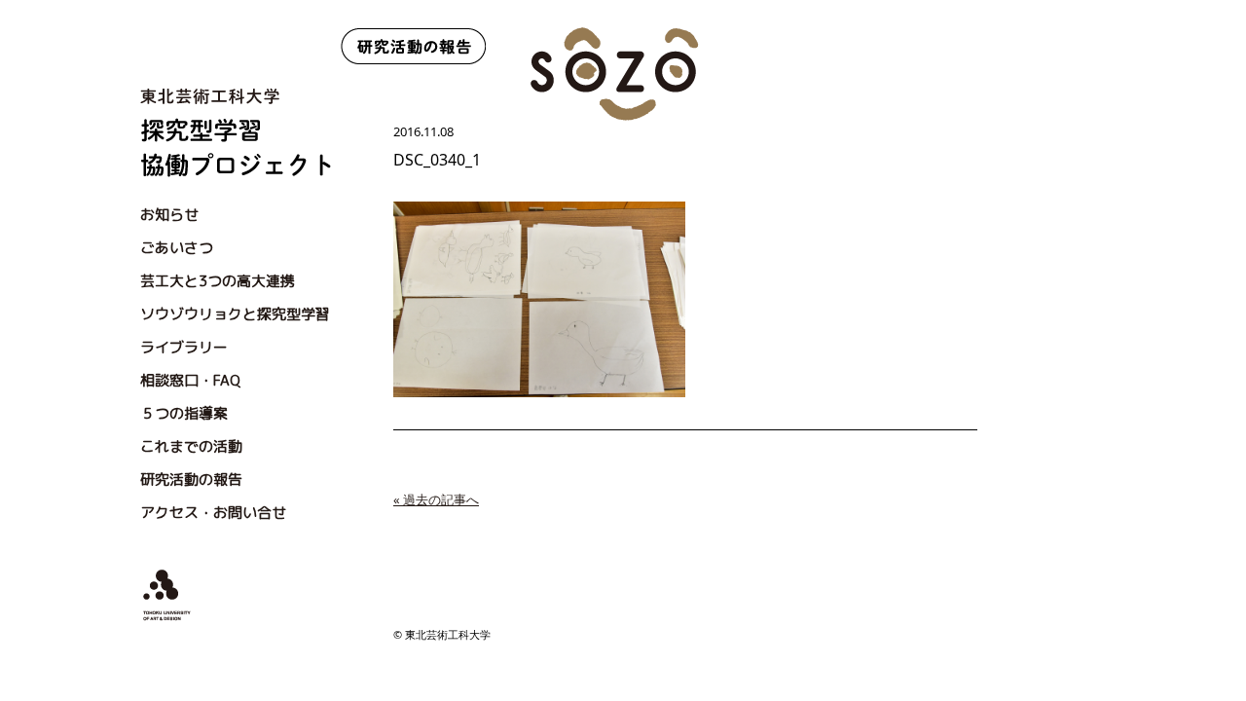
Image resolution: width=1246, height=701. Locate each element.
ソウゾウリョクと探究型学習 (235, 314)
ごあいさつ (176, 248)
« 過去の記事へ (436, 499)
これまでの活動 (191, 446)
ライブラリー (184, 347)
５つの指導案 (184, 413)
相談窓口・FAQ (190, 380)
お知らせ (169, 214)
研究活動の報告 (191, 479)
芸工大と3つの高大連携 (217, 281)
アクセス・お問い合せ (213, 512)
